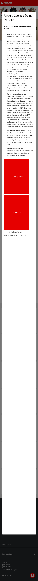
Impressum (23, 235)
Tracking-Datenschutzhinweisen (16, 155)
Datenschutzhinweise (10, 235)
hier (30, 48)
